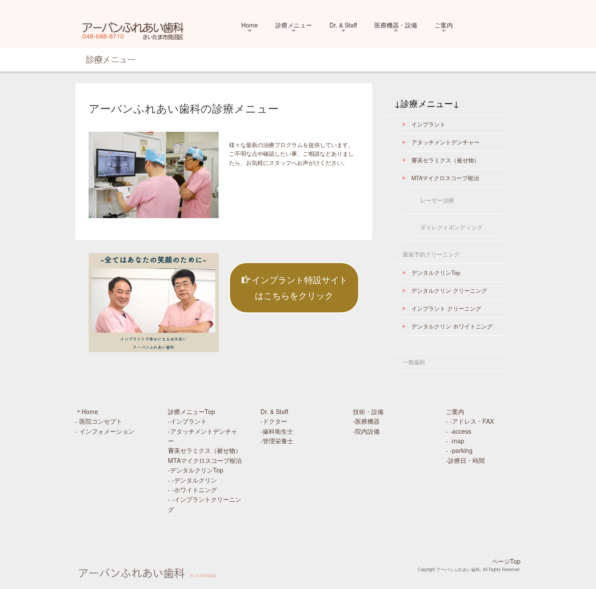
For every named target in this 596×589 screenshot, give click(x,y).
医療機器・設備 (395, 25)
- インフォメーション (104, 431)
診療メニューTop (191, 411)
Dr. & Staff (343, 25)
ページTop (506, 561)
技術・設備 (368, 411)
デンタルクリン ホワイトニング (452, 326)
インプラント (428, 124)
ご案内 (444, 25)
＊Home (86, 411)
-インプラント (187, 421)
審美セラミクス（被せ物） (445, 160)
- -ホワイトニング (192, 489)
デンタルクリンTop (435, 273)
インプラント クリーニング (446, 308)
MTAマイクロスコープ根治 (445, 178)
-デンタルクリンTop (195, 470)
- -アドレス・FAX (470, 421)
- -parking (459, 450)
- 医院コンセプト (98, 421)
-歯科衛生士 (276, 431)
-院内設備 (369, 431)
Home (249, 25)
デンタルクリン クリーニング (449, 290)
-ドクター (273, 421)
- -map (455, 440)
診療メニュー (293, 25)
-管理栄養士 (276, 440)
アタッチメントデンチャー (445, 142)
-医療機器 (372, 421)
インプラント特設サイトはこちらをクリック (300, 287)
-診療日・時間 (465, 460)
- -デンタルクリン (192, 480)
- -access (458, 431)
